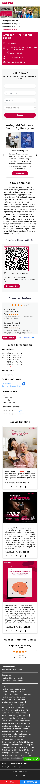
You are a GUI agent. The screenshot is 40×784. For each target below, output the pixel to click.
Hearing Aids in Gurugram (11, 767)
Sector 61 (22, 670)
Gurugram (20, 414)
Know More (20, 173)
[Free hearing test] (20, 140)
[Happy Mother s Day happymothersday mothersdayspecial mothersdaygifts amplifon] (20, 448)
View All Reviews (24, 337)
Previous (3, 155)
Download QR (12, 286)
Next (36, 155)
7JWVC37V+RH (7, 383)
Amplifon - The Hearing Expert (20, 646)
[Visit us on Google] (20, 775)
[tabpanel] (20, 12)
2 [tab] (21, 15)
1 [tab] (18, 15)
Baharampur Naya (9, 670)
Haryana (19, 411)
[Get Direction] (24, 385)
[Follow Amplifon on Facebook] (16, 775)
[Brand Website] (23, 775)
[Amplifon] (7, 3)
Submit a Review (9, 337)
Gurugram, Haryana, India (11, 386)
